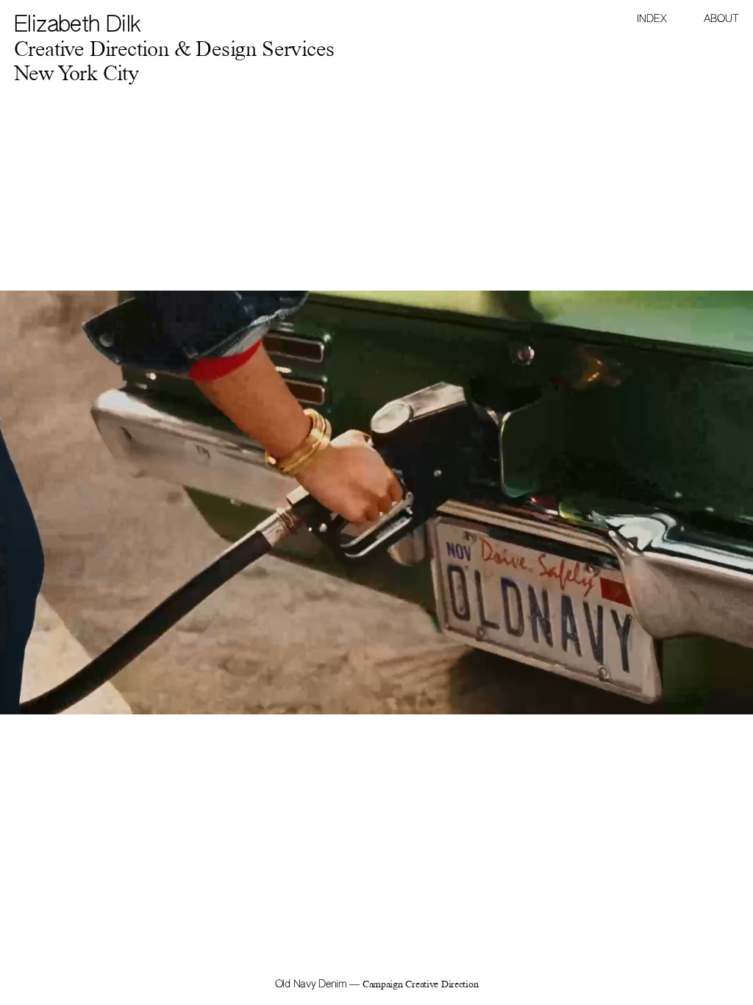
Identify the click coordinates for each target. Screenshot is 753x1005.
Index (652, 19)
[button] (564, 502)
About (721, 19)
